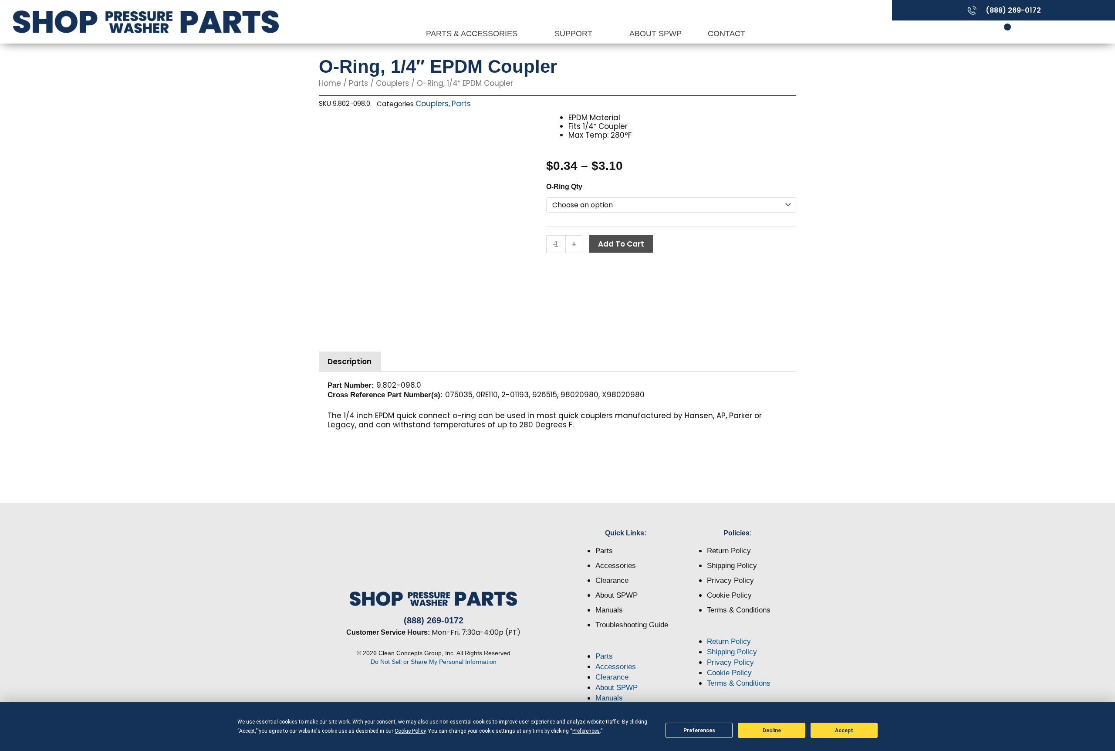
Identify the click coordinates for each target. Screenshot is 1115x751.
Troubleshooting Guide (631, 625)
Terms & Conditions (738, 610)
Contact (726, 33)
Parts (358, 83)
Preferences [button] (586, 731)
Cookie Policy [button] (410, 731)
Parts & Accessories (473, 33)
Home (330, 83)
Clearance (611, 580)
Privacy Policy (730, 580)
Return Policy (729, 551)
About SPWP (655, 33)
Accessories (615, 566)
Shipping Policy (732, 566)
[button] (626, 646)
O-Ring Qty (564, 186)
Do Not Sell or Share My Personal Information (434, 661)
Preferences (699, 730)
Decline (772, 730)
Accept (844, 730)
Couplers (392, 83)
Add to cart (621, 244)
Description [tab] (350, 361)
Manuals (609, 610)
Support (574, 33)
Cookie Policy (729, 595)
